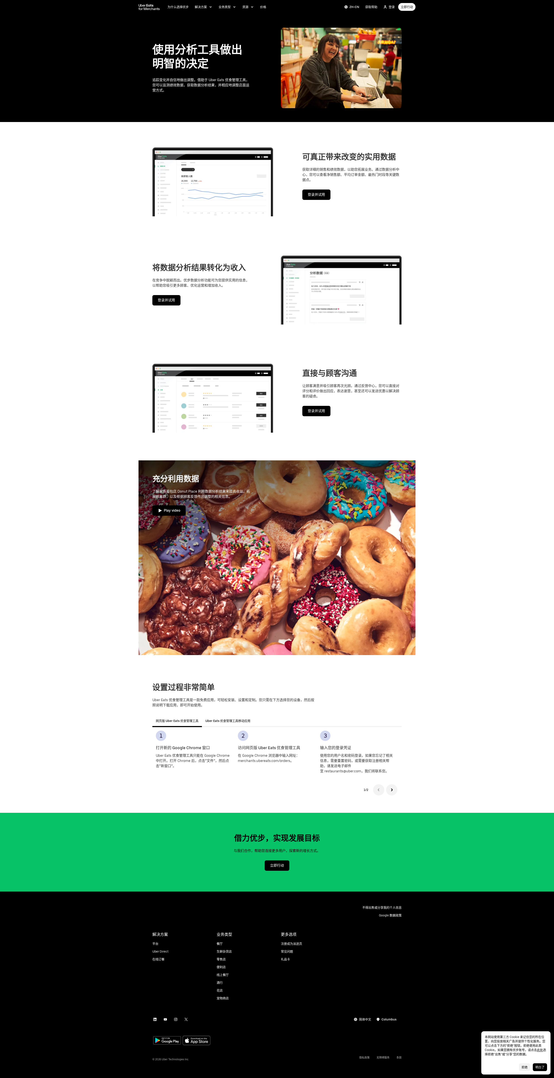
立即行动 (407, 7)
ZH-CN (354, 7)
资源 (245, 7)
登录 (392, 7)
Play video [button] (172, 510)
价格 (263, 7)
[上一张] (378, 789)
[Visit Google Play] (167, 1040)
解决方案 (201, 7)
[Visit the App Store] (196, 1041)
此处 (540, 1050)
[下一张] (391, 789)
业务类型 (225, 7)
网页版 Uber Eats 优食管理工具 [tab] (177, 721)
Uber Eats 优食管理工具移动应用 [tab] (227, 721)
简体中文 (365, 1019)
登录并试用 (316, 195)
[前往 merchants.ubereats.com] (149, 7)
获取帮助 (371, 7)
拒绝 (525, 1067)
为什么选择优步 (178, 7)
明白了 (539, 1067)
